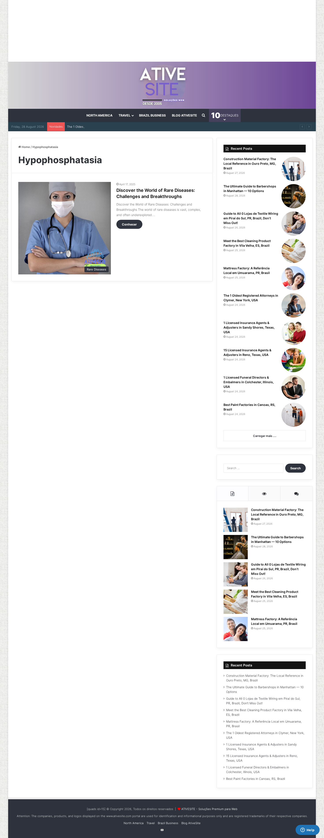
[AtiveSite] (162, 85)
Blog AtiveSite (184, 115)
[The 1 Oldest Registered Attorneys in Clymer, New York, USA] (293, 305)
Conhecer (129, 224)
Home (25, 147)
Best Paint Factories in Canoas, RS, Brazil (255, 779)
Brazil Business (152, 115)
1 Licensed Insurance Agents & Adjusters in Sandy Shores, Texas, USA (249, 327)
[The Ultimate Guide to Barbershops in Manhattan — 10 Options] (293, 196)
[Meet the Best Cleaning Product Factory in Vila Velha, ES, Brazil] (293, 251)
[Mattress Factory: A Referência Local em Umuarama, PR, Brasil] (293, 278)
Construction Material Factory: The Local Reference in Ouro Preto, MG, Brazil (249, 163)
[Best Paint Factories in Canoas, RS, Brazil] (293, 415)
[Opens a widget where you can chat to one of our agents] (307, 830)
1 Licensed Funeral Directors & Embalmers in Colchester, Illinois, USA (248, 382)
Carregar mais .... (264, 436)
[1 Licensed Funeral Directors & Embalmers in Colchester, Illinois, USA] (293, 387)
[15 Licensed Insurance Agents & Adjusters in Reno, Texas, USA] (293, 360)
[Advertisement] (162, 31)
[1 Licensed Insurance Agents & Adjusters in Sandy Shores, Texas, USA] (293, 333)
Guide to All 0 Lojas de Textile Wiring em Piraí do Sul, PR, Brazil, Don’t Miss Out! (250, 218)
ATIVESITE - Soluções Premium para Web (209, 809)
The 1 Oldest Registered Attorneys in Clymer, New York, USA (109, 126)
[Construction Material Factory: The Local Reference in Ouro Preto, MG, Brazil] (293, 169)
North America (99, 115)
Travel (124, 115)
